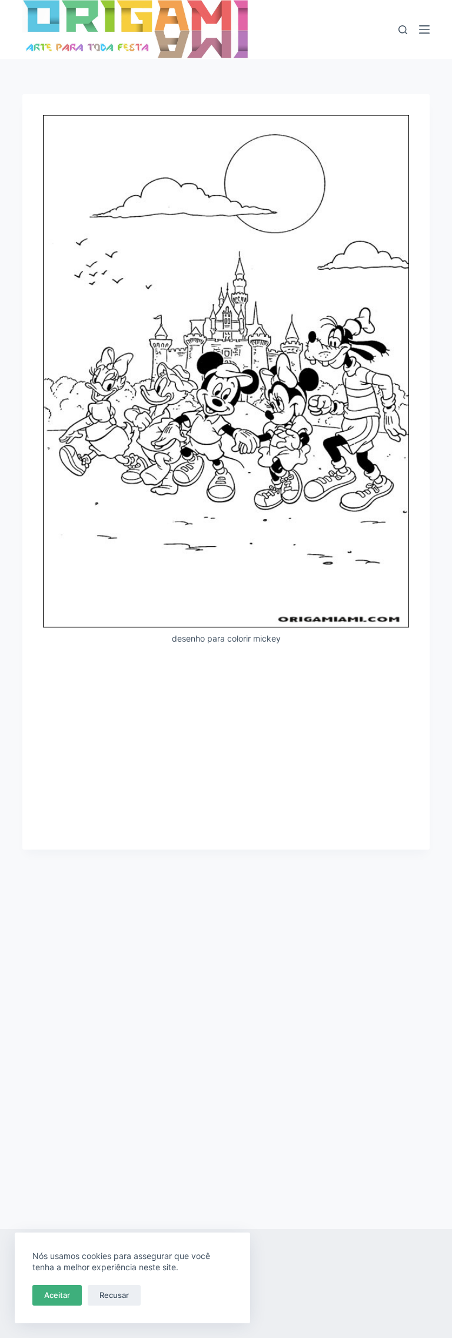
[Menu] (424, 29)
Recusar (114, 1295)
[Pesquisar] (402, 29)
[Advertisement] (226, 741)
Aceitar (57, 1295)
